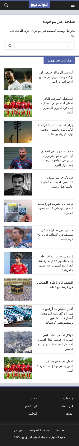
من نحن (18, 430)
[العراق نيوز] (39, 4)
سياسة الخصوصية (39, 430)
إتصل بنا (60, 430)
